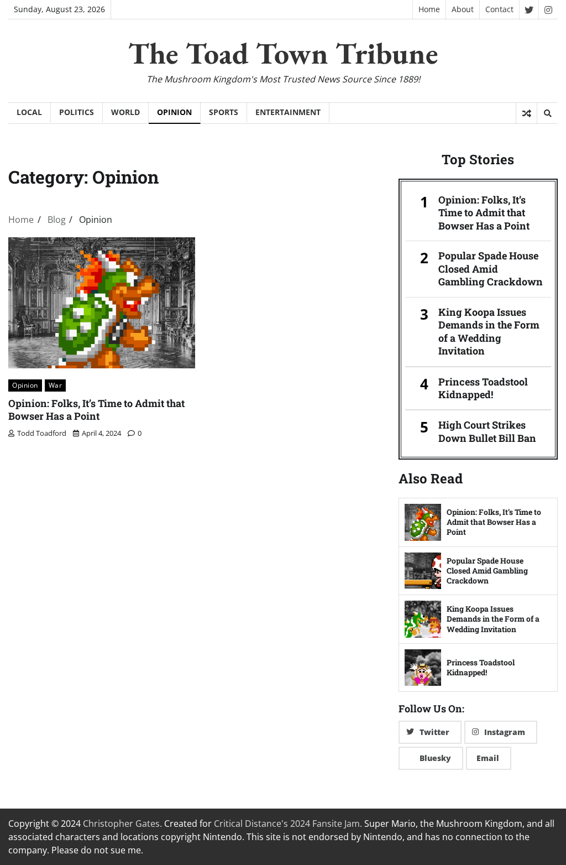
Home (429, 9)
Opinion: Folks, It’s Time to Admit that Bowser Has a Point (96, 410)
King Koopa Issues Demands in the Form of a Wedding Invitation (488, 331)
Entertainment (288, 112)
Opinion (174, 112)
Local (29, 112)
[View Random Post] (526, 113)
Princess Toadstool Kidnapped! (483, 388)
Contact (499, 9)
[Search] (547, 113)
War (55, 385)
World (125, 112)
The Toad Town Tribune (283, 53)
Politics (76, 112)
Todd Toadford (41, 433)
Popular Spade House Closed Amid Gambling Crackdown (490, 268)
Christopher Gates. (122, 823)
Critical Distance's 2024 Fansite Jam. (288, 823)
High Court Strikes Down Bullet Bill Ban (487, 431)
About (463, 9)
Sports (223, 112)
